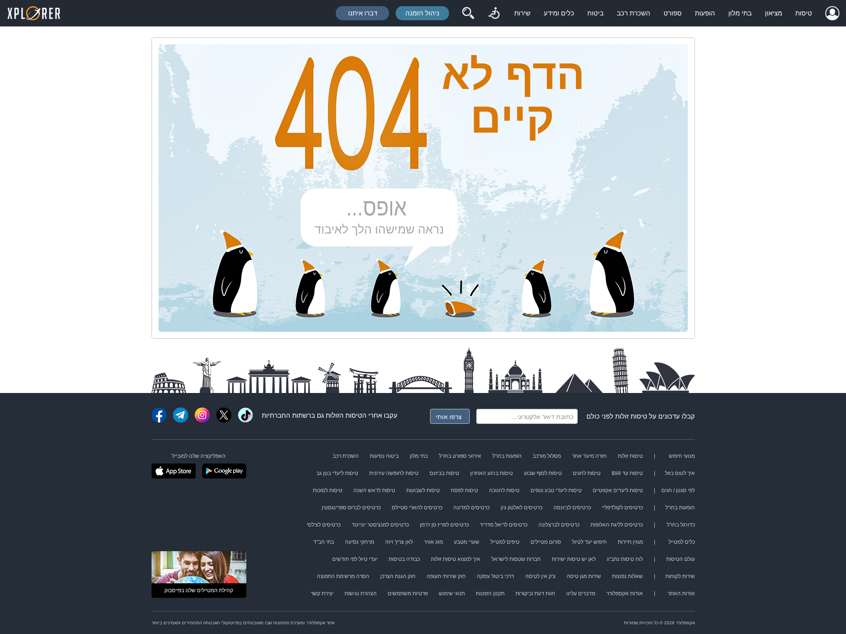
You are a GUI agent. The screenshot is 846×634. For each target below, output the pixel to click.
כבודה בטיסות (404, 559)
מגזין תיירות (630, 542)
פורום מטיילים (546, 542)
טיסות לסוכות (327, 490)
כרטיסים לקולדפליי (622, 507)
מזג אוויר (433, 542)
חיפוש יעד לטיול (589, 542)
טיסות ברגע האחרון (491, 473)
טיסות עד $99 (627, 473)
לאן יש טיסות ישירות (574, 559)
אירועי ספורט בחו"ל (460, 456)
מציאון (773, 13)
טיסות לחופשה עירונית (394, 473)
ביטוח (595, 13)
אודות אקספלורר (624, 593)
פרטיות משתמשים (408, 593)
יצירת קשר (322, 593)
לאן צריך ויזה (399, 542)
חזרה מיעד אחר (589, 456)
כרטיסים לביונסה (572, 507)
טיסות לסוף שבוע (543, 473)
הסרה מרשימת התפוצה (343, 576)
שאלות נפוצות (627, 576)
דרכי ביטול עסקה (495, 576)
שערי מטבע (466, 542)
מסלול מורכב (547, 456)
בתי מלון (740, 13)
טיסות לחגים (587, 473)
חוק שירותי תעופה (446, 576)
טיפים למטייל (504, 542)
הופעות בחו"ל (507, 456)
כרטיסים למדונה (471, 507)
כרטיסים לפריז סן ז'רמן (444, 525)
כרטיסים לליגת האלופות (616, 525)
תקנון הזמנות (490, 593)
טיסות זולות (631, 416)
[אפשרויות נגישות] (494, 13)
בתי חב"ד (323, 542)
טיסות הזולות (344, 415)
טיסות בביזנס (444, 473)
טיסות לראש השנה (374, 490)
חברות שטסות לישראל (516, 559)
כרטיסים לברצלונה (558, 525)
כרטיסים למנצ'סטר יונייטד (380, 525)
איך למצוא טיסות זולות (455, 559)
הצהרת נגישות (361, 593)
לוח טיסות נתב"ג (625, 559)
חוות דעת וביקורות (535, 593)
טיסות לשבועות (423, 490)
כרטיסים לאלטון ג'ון (521, 507)
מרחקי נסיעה (359, 542)
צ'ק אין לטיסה (540, 576)
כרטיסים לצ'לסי (324, 525)
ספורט (673, 13)
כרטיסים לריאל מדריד (503, 525)
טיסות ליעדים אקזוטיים (618, 490)
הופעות (705, 13)
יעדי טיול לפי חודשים (355, 559)
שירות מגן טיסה (584, 576)
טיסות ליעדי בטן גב (337, 473)
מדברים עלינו (580, 593)
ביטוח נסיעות (384, 456)
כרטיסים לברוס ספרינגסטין (351, 507)
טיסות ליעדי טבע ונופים (556, 490)
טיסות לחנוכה (504, 490)
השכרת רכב (633, 13)
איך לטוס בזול (680, 473)
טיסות (803, 13)
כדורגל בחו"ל (681, 525)
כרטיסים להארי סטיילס (417, 507)
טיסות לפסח (464, 490)
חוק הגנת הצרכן (398, 576)
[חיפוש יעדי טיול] (468, 13)
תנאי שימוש (452, 593)
